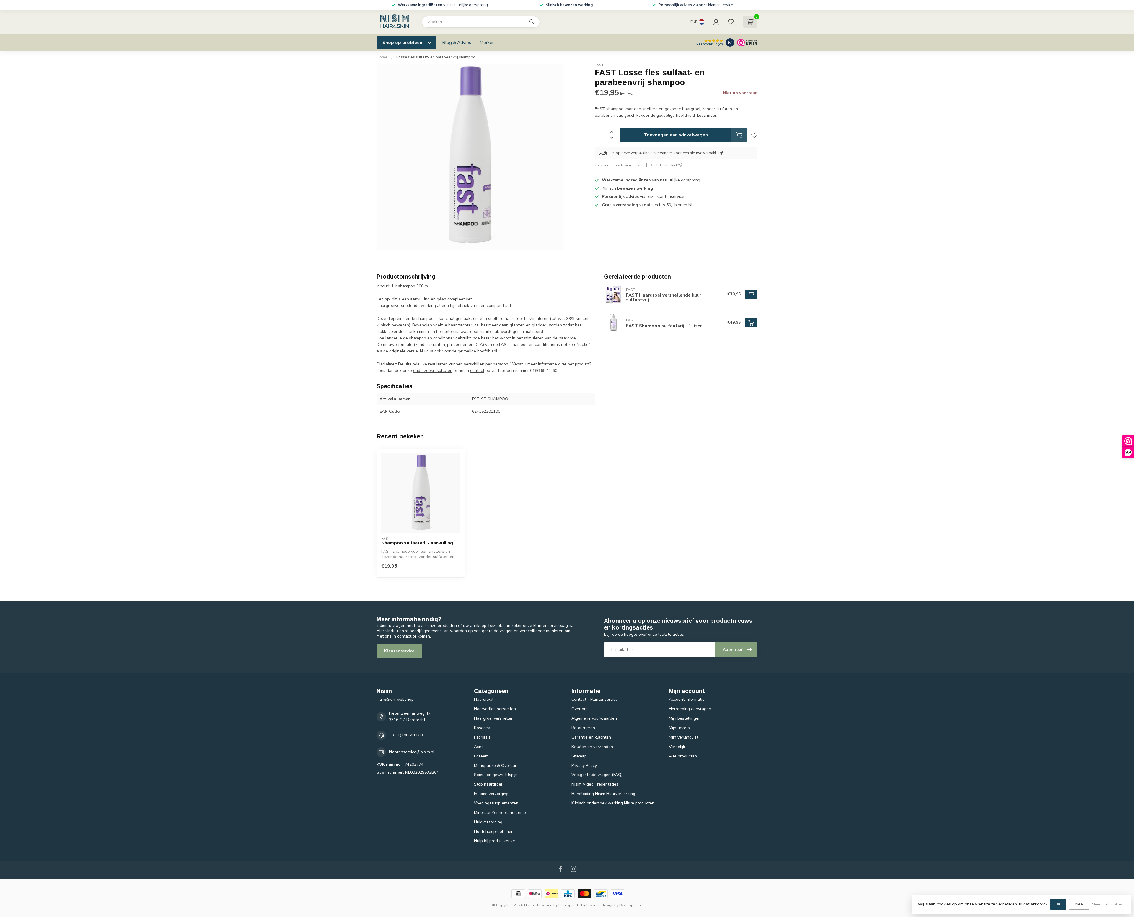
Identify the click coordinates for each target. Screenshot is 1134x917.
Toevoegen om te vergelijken (619, 165)
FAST (599, 65)
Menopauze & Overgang (497, 765)
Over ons (580, 709)
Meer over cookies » (1108, 904)
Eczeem (481, 756)
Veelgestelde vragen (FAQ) (597, 775)
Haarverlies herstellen (495, 709)
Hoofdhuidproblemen (494, 831)
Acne (479, 746)
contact (477, 370)
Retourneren (583, 728)
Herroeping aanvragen (690, 709)
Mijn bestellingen (685, 718)
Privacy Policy (584, 765)
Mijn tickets (679, 728)
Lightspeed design (597, 905)
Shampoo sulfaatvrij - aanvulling (417, 542)
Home (382, 57)
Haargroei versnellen (494, 718)
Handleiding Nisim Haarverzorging (603, 793)
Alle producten (683, 756)
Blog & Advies (456, 42)
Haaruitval (483, 699)
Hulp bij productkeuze (494, 841)
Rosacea (482, 728)
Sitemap (579, 756)
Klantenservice (399, 651)
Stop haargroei (488, 784)
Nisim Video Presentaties (594, 784)
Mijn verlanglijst (683, 737)
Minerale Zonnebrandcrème (500, 812)
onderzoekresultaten (432, 370)
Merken (487, 42)
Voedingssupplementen (496, 803)
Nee (1079, 904)
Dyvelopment (630, 905)
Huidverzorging (488, 822)
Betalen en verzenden (592, 746)
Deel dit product (664, 165)
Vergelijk (677, 746)
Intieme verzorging (491, 793)
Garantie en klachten (591, 737)
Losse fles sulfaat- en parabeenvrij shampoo (435, 57)
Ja (1058, 904)
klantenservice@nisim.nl (411, 752)
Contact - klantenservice (594, 699)
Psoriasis (482, 737)
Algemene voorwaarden (594, 718)
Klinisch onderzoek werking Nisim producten (612, 803)
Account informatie (687, 699)
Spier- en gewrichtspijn (496, 775)
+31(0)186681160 (406, 735)
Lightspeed (568, 905)
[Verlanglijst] (731, 22)
